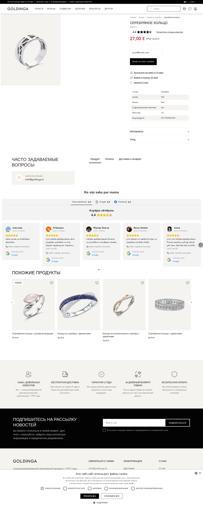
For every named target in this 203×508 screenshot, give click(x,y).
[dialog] (101, 489)
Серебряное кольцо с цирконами (165, 333)
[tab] (160, 131)
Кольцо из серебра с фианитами (74, 333)
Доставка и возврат (130, 159)
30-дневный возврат (59, 2)
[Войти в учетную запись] (195, 8)
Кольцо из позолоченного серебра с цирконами (121, 335)
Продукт (95, 159)
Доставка (129, 468)
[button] (2, 245)
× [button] (200, 473)
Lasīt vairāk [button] (51, 248)
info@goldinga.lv (98, 468)
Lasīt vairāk (129, 483)
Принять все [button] (90, 496)
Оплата (109, 159)
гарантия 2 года (42, 2)
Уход (132, 139)
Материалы (136, 131)
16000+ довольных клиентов (80, 2)
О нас (162, 468)
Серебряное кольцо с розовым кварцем (32, 333)
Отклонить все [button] (111, 496)
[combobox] (196, 473)
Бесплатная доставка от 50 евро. (21, 2)
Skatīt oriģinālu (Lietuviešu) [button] (19, 247)
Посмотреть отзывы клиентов (169, 32)
